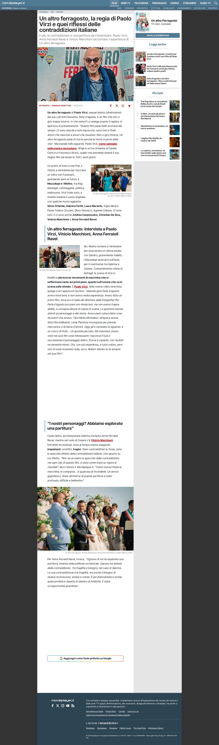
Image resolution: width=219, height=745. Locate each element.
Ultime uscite (169, 8)
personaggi (159, 3)
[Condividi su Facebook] (110, 105)
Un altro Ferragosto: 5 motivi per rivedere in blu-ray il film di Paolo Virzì (162, 56)
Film (114, 3)
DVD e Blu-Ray (199, 8)
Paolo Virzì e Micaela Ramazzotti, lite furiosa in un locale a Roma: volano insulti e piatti (162, 68)
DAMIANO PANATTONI (61, 106)
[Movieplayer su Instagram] (62, 705)
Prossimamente (184, 8)
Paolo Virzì (81, 286)
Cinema (174, 3)
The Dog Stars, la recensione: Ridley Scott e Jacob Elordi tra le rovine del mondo (154, 104)
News (119, 8)
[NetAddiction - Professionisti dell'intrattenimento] (108, 723)
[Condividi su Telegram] (129, 105)
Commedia (166, 24)
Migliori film (142, 8)
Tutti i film (155, 8)
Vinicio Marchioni (102, 440)
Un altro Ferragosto (164, 20)
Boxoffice (212, 8)
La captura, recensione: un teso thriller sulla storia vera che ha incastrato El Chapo (153, 153)
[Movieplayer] (62, 700)
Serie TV (125, 3)
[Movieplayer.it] (13, 3)
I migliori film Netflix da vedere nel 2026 (151, 139)
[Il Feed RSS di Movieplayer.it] (72, 705)
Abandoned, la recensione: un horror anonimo (154, 127)
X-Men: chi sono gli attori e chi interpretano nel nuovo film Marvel (153, 116)
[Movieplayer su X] (57, 705)
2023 (157, 24)
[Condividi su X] (116, 105)
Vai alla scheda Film (158, 35)
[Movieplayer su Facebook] (52, 705)
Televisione (141, 3)
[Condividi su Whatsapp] (122, 105)
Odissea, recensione (20, 8)
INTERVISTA (44, 106)
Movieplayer (43, 12)
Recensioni (129, 8)
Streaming (189, 3)
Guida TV (205, 3)
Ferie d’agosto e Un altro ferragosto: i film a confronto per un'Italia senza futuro (162, 81)
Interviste (59, 12)
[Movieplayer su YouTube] (67, 705)
